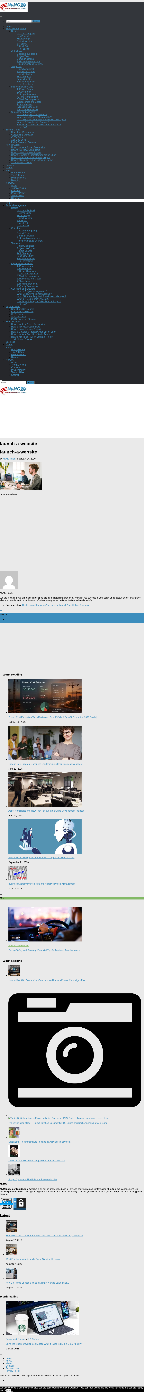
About (14, 185)
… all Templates (25, 84)
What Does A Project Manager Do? (34, 117)
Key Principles (24, 36)
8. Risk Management (27, 107)
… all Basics (23, 49)
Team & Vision (18, 188)
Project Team (23, 56)
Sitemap (15, 198)
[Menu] (1, 16)
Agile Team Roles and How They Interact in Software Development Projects (46, 811)
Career (9, 167)
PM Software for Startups (23, 142)
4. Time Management (27, 97)
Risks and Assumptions (28, 61)
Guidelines (16, 51)
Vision (9, 1363)
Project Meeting (24, 41)
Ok (8, 1390)
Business (10, 165)
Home (9, 26)
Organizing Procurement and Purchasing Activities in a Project (39, 1142)
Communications (25, 59)
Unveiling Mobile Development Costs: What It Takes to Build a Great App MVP (44, 1344)
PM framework (18, 178)
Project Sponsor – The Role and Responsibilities (32, 1179)
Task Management (26, 81)
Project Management (16, 28)
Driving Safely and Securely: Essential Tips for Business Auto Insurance (44, 950)
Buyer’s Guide (13, 129)
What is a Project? (26, 33)
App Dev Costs (18, 140)
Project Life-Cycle (26, 71)
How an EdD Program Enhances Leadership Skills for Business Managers (45, 764)
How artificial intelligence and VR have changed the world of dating (41, 857)
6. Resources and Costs (29, 102)
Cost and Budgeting (27, 54)
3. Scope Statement (26, 94)
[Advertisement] (72, 418)
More (8, 170)
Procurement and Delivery (30, 64)
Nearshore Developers (22, 132)
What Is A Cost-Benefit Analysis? (33, 122)
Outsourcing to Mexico (22, 135)
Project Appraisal (25, 69)
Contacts (15, 190)
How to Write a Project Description (28, 147)
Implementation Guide (22, 87)
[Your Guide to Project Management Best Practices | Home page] (14, 11)
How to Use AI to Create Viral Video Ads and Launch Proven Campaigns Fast (47, 980)
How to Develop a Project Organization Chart (33, 155)
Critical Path (23, 46)
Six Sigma (22, 44)
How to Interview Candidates (25, 150)
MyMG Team (9, 459)
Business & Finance (18, 945)
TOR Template (24, 76)
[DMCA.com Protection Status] (19, 1209)
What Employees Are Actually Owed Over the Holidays (33, 1259)
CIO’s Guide (17, 137)
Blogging (15, 180)
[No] (12, 1391)
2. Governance (24, 92)
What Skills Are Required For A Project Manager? (41, 119)
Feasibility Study (25, 79)
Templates (16, 66)
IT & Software (18, 172)
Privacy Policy (18, 193)
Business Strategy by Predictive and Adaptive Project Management (41, 884)
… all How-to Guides (21, 162)
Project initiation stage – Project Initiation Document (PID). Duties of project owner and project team (57, 1123)
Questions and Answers (23, 112)
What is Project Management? (32, 114)
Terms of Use (17, 195)
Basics (14, 31)
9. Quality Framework (27, 109)
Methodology (23, 38)
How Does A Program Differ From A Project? (39, 124)
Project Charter (24, 74)
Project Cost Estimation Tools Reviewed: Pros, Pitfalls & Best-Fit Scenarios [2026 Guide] (52, 717)
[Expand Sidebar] (1, 610)
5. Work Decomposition (28, 99)
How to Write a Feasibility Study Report (30, 157)
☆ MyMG (10, 183)
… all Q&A (22, 127)
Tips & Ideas (17, 175)
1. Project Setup (25, 89)
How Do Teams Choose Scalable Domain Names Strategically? (37, 1283)
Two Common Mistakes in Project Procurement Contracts (36, 1160)
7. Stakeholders (24, 104)
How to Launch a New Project (26, 152)
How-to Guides (13, 145)
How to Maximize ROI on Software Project (32, 160)
